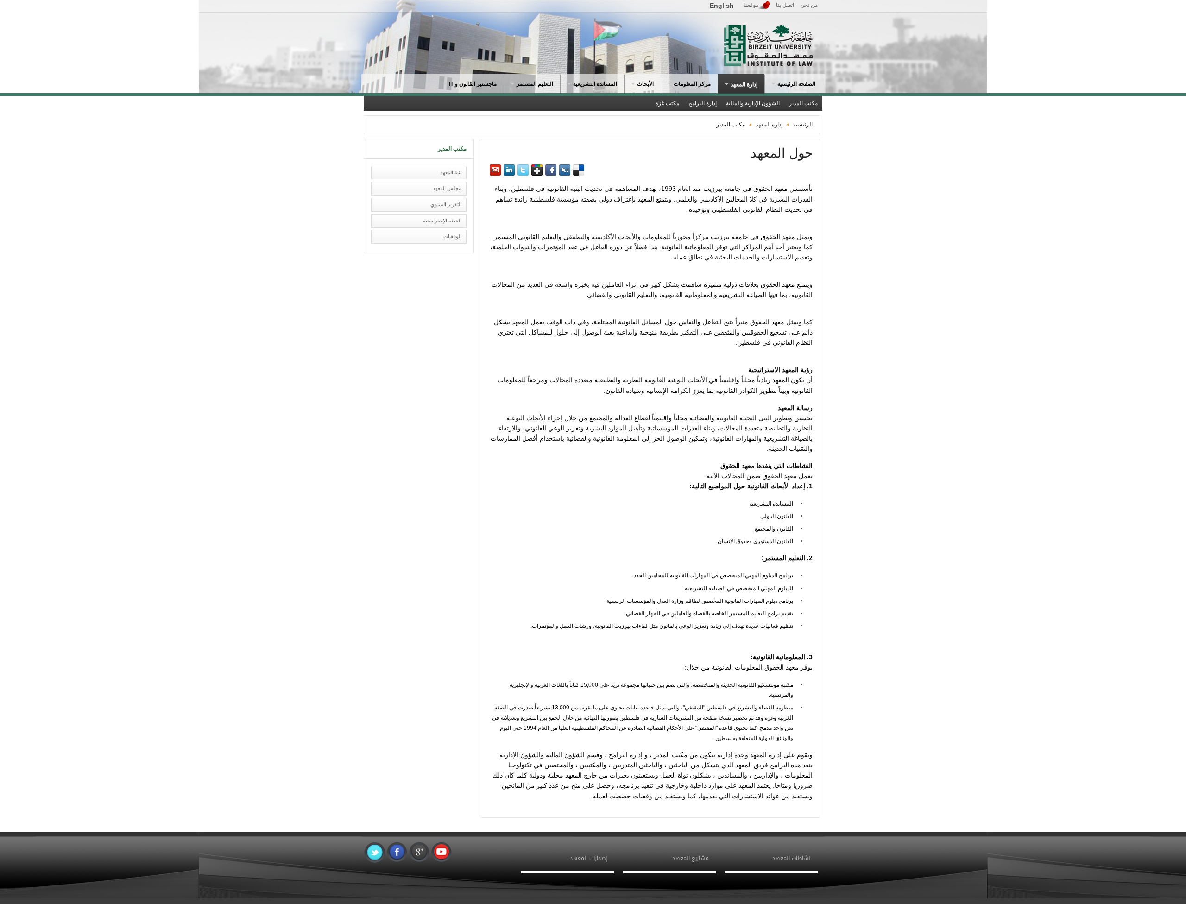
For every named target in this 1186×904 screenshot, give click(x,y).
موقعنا (751, 5)
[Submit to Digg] (564, 170)
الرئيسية (803, 124)
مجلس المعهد (447, 188)
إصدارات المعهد (588, 858)
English (722, 5)
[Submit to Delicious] (578, 170)
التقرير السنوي (445, 204)
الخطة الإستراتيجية (442, 220)
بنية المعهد (450, 172)
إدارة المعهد (768, 124)
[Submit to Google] (537, 170)
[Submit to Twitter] (523, 170)
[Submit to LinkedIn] (509, 170)
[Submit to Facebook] (550, 170)
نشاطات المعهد (791, 858)
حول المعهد (782, 153)
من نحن (809, 5)
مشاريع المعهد (690, 858)
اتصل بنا (785, 5)
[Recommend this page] (495, 170)
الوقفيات (452, 236)
